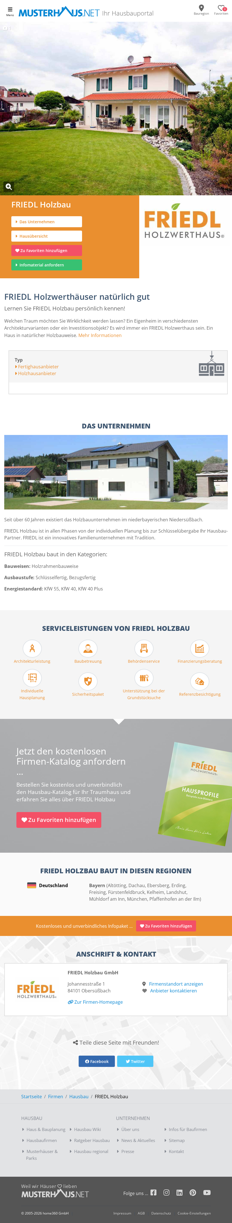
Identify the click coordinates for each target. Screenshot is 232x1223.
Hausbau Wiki (87, 1129)
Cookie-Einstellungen (194, 1213)
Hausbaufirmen (42, 1140)
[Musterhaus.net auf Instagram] (170, 1193)
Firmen (55, 1096)
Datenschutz (161, 1213)
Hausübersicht (33, 236)
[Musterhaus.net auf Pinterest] (196, 1193)
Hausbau (79, 1096)
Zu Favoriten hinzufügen (43, 250)
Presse (127, 1151)
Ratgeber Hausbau (92, 1140)
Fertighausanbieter (38, 367)
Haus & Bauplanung (46, 1129)
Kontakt (176, 1151)
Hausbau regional (91, 1151)
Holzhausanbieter (36, 373)
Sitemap (177, 1140)
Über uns (130, 1129)
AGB (141, 1213)
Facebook (99, 1061)
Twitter (137, 1061)
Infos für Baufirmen (188, 1129)
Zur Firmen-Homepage (98, 1002)
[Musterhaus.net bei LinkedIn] (183, 1193)
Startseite (31, 1096)
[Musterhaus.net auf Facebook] (157, 1193)
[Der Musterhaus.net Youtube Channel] (207, 1193)
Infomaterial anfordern (43, 265)
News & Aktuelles (138, 1140)
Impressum (122, 1213)
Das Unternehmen (36, 221)
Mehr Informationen (100, 335)
